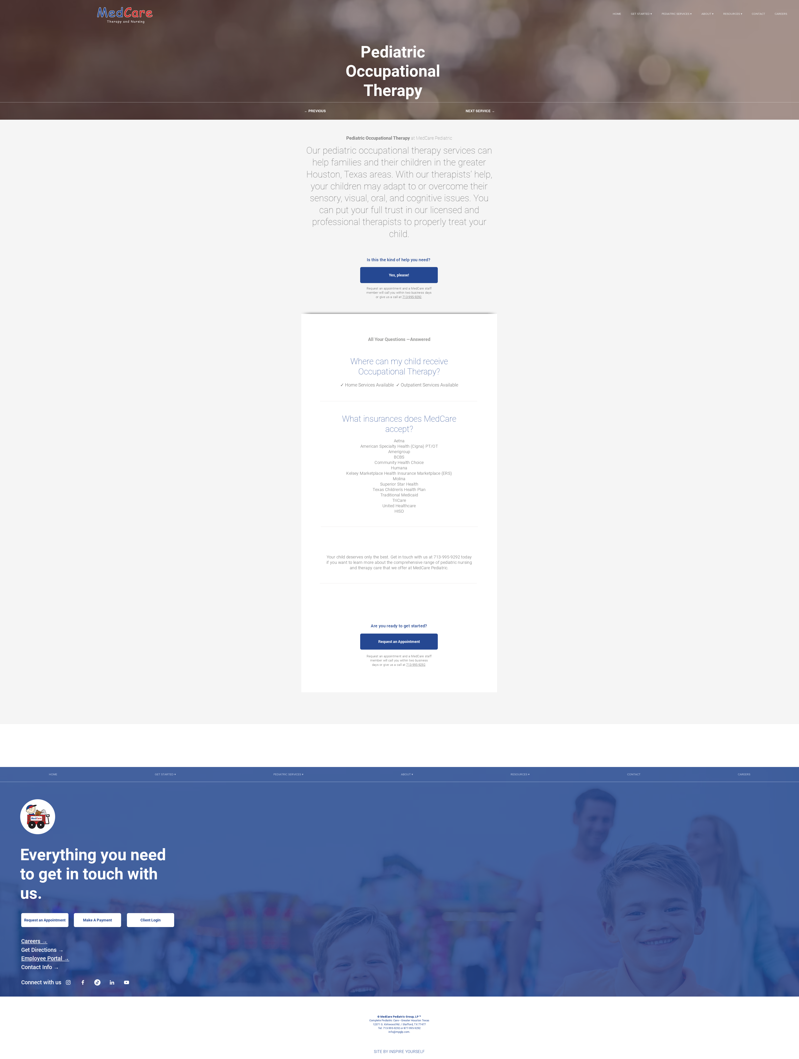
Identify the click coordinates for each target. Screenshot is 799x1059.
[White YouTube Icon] (126, 982)
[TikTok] (97, 982)
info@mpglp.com (398, 1031)
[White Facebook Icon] (83, 982)
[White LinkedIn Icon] (112, 982)
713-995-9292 (412, 297)
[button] (641, 14)
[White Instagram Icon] (68, 982)
